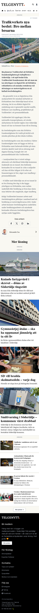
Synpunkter (6, 573)
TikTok (5, 590)
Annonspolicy (7, 599)
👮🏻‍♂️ (10, 11)
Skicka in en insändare (9, 577)
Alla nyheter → (19, 509)
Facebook (7, 593)
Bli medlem (6, 543)
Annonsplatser (6, 554)
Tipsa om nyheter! (8, 567)
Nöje (29, 11)
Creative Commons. (22, 66)
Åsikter (18, 11)
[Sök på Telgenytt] (33, 4)
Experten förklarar (8, 557)
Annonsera (5, 570)
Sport (24, 11)
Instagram (6, 586)
